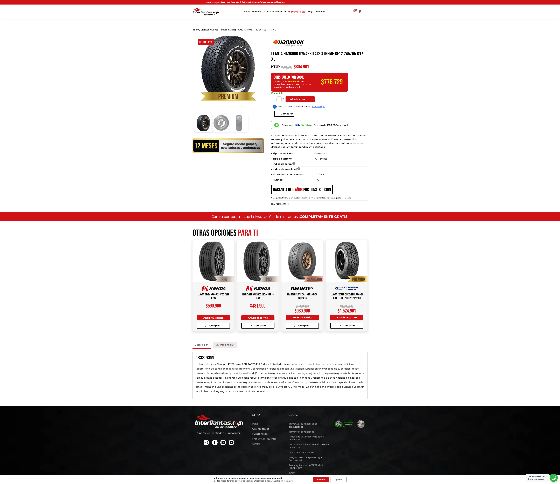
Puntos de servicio (273, 11)
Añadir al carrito (300, 99)
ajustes (291, 481)
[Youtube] (231, 442)
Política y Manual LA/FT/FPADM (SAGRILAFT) (306, 467)
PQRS (292, 473)
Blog (310, 11)
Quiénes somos (260, 428)
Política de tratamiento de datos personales (306, 438)
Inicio (247, 11)
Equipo (256, 443)
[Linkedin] (223, 442)
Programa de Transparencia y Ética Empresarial (308, 459)
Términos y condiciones (301, 431)
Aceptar (321, 479)
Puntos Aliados (260, 433)
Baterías (256, 11)
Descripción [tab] (202, 344)
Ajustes (338, 479)
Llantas (205, 29)
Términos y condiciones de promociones (303, 425)
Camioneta (320, 153)
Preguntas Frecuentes (264, 438)
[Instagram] (206, 442)
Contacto (320, 11)
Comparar (287, 113)
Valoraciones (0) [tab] (225, 344)
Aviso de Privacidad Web (302, 452)
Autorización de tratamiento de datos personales (309, 446)
